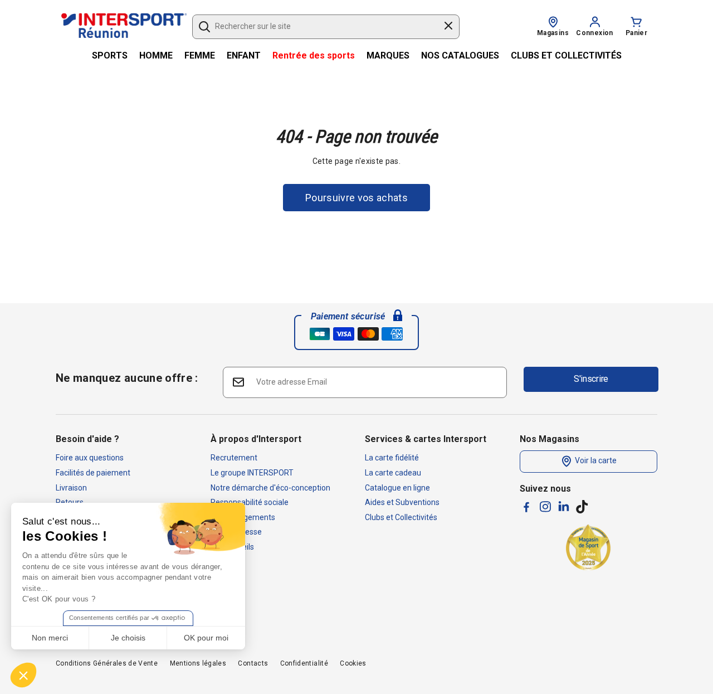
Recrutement (234, 457)
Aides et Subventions (402, 502)
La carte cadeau (393, 472)
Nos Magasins (549, 439)
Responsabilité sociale (250, 502)
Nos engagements (243, 517)
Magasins (553, 33)
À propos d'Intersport (256, 439)
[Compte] (595, 21)
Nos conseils (232, 546)
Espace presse (236, 531)
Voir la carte (595, 461)
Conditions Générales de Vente (107, 663)
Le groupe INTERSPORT (252, 472)
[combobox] (320, 26)
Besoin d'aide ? (87, 439)
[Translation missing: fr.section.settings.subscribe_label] (237, 381)
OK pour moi (206, 637)
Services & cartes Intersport (425, 439)
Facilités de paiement (93, 472)
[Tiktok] (582, 506)
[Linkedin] (564, 506)
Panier (636, 33)
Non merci (50, 637)
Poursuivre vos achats (356, 197)
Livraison (71, 487)
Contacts (253, 663)
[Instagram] (545, 506)
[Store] (553, 21)
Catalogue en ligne (397, 487)
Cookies (353, 663)
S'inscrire (591, 378)
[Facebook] (526, 507)
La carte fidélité (392, 457)
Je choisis (128, 637)
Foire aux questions (90, 457)
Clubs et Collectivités (401, 517)
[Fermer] (448, 27)
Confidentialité (304, 663)
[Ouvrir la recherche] (204, 26)
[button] (23, 675)
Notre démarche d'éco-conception (270, 487)
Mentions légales (198, 663)
